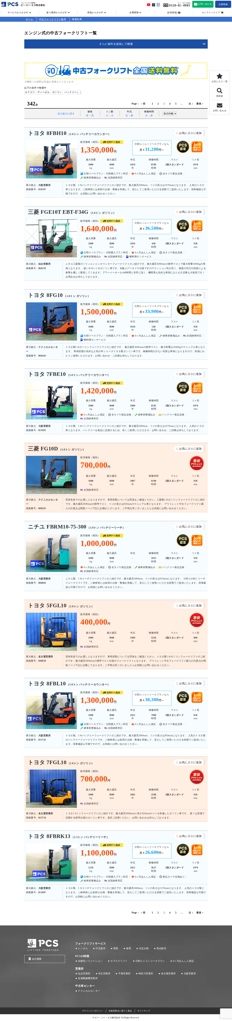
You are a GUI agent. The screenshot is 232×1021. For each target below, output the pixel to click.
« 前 (143, 103)
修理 (128, 948)
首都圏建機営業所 (88, 978)
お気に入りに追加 (190, 133)
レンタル (83, 948)
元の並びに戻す (66, 113)
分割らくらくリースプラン (150, 961)
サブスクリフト (119, 961)
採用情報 (172, 12)
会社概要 (37, 959)
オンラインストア (211, 12)
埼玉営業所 (104, 973)
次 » (191, 103)
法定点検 (144, 948)
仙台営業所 (84, 973)
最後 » (199, 103)
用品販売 (161, 948)
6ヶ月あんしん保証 (183, 961)
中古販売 (100, 948)
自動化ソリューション (90, 961)
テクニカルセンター (89, 991)
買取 (115, 948)
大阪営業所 (190, 973)
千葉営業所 (124, 973)
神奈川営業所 (145, 973)
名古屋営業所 (168, 973)
